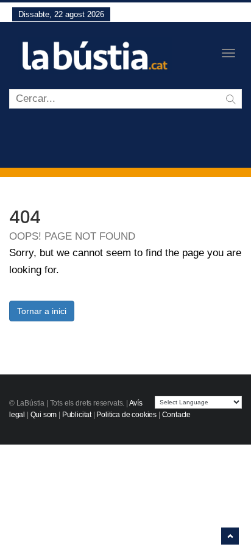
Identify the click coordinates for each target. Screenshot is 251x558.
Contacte (176, 414)
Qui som (43, 414)
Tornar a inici (41, 311)
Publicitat (76, 414)
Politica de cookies (126, 414)
